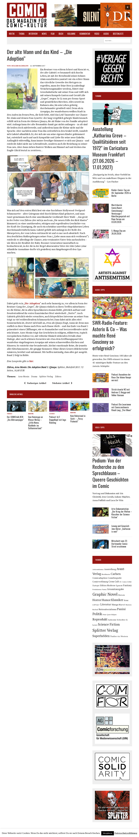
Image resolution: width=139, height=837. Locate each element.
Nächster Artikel (61, 383)
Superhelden (101, 636)
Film (52, 33)
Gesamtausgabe (115, 589)
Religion (113, 615)
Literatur (105, 604)
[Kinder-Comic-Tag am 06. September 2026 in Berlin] (100, 196)
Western (124, 636)
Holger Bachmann (20, 66)
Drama (34, 376)
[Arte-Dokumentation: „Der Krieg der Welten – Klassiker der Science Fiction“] (100, 514)
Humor (106, 600)
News (44, 33)
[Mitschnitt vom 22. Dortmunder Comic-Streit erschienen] (100, 546)
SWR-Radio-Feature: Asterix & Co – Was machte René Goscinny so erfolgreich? (110, 335)
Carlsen (116, 574)
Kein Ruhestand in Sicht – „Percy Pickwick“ (77, 418)
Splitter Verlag (46, 376)
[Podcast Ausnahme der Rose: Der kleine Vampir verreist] (100, 380)
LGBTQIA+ (96, 605)
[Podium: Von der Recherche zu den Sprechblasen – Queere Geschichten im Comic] (112, 454)
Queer (109, 615)
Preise (104, 615)
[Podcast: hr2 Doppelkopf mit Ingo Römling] (58, 409)
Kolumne (71, 33)
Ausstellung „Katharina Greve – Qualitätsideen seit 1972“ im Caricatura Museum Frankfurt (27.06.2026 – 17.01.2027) (110, 148)
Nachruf (95, 609)
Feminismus (97, 589)
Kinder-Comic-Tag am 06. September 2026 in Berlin (121, 192)
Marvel (122, 604)
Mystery (129, 605)
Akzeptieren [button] (107, 833)
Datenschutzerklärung (125, 833)
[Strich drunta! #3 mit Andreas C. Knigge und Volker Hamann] (100, 395)
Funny (104, 589)
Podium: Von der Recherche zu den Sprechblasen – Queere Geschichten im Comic (110, 473)
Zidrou (58, 376)
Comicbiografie (115, 578)
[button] (91, 15)
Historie (121, 595)
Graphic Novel (105, 594)
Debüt (129, 582)
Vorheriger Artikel (36, 383)
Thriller (113, 636)
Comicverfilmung (100, 581)
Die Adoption (32, 303)
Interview (33, 33)
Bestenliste (118, 33)
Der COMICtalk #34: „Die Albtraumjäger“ (15, 418)
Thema (21, 33)
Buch (61, 33)
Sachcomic (112, 620)
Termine (98, 95)
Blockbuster (106, 574)
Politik (97, 614)
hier (31, 361)
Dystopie (95, 585)
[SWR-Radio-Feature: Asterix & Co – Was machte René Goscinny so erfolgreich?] (112, 316)
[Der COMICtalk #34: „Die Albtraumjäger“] (16, 409)
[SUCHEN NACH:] (117, 40)
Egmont (119, 585)
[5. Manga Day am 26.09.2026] (100, 236)
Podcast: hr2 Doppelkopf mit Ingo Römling (57, 419)
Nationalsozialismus (107, 609)
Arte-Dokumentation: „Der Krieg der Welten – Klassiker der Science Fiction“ (121, 513)
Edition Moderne (107, 585)
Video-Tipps (99, 427)
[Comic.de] (27, 15)
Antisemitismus (98, 569)
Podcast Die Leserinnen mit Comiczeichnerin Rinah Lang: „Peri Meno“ (121, 407)
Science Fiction (109, 624)
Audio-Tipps (100, 289)
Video (96, 33)
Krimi (126, 600)
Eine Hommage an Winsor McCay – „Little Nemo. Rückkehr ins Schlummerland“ (35, 422)
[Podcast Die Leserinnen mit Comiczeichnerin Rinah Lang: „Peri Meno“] (100, 410)
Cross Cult (114, 581)
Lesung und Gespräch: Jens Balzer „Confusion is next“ (120, 528)
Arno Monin (23, 376)
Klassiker (117, 600)
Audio (106, 33)
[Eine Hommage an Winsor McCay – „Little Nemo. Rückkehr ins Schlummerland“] (37, 409)
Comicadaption (99, 577)
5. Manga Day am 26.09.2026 (118, 232)
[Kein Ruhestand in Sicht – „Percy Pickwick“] (79, 408)
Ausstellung (110, 569)
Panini (121, 609)
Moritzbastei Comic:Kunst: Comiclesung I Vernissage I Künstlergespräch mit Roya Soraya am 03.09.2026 (120, 213)
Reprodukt (100, 619)
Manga (115, 604)
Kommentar (85, 33)
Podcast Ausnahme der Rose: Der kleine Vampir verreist (121, 377)
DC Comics (123, 582)
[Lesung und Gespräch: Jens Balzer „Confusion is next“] (100, 531)
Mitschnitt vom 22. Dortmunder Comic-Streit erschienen (119, 543)
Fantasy (127, 585)
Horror (96, 600)
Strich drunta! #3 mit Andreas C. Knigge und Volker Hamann (120, 392)
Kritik (12, 33)
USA (118, 636)
